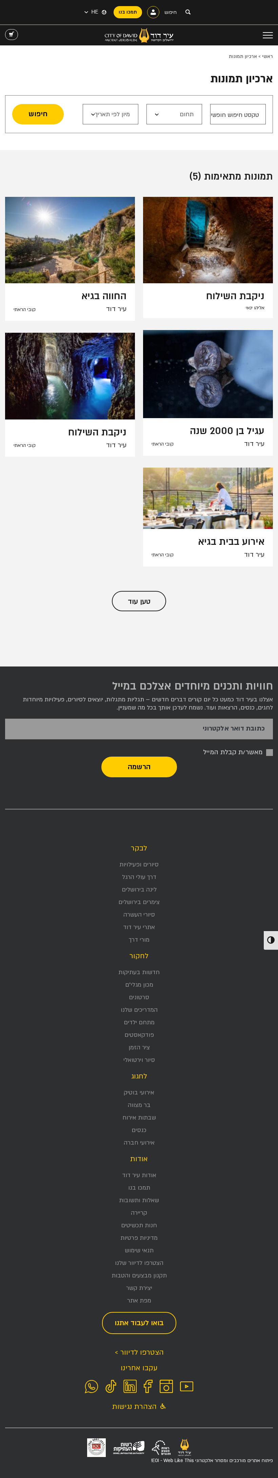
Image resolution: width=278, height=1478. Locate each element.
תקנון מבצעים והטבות (139, 1275)
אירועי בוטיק (139, 1092)
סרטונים (139, 997)
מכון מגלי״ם (139, 985)
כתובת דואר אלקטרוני (234, 729)
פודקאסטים (139, 1035)
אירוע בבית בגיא (231, 541)
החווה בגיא (103, 296)
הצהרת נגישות (135, 1407)
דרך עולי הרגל (139, 877)
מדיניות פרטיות (139, 1238)
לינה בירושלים (139, 890)
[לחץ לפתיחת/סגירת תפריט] (268, 35)
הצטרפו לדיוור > (139, 1352)
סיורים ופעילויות (139, 864)
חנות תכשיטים (139, 1225)
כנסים (139, 1130)
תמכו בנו (139, 1188)
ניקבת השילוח (235, 296)
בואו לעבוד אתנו (139, 1323)
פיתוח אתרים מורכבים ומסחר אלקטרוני (212, 1460)
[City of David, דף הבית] (139, 35)
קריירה (139, 1213)
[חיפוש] (188, 12)
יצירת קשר (139, 1288)
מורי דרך (139, 940)
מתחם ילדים (139, 1022)
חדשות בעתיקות (139, 972)
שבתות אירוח (139, 1118)
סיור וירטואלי (139, 1060)
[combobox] (174, 114)
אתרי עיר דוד (139, 927)
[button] (91, 12)
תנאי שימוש (139, 1250)
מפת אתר (139, 1301)
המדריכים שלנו (139, 1010)
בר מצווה (139, 1105)
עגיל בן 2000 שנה (227, 431)
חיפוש (37, 114)
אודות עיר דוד (139, 1175)
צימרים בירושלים (139, 902)
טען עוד (139, 602)
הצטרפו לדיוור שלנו (139, 1263)
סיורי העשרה (139, 915)
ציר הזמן (139, 1047)
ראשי (267, 56)
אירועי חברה (139, 1143)
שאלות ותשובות (139, 1200)
